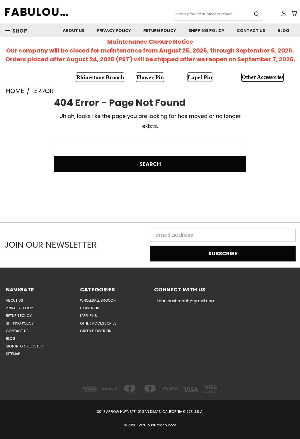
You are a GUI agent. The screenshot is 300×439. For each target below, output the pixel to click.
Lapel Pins (88, 315)
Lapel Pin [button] (200, 77)
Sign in (12, 346)
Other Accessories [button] (262, 77)
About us (73, 30)
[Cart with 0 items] (294, 13)
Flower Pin (89, 307)
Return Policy (159, 30)
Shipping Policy (206, 30)
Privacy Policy (114, 30)
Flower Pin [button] (150, 77)
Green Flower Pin (95, 330)
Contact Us (251, 30)
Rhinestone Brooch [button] (100, 77)
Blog (283, 30)
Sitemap (13, 353)
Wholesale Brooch (98, 300)
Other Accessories (98, 323)
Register (34, 346)
